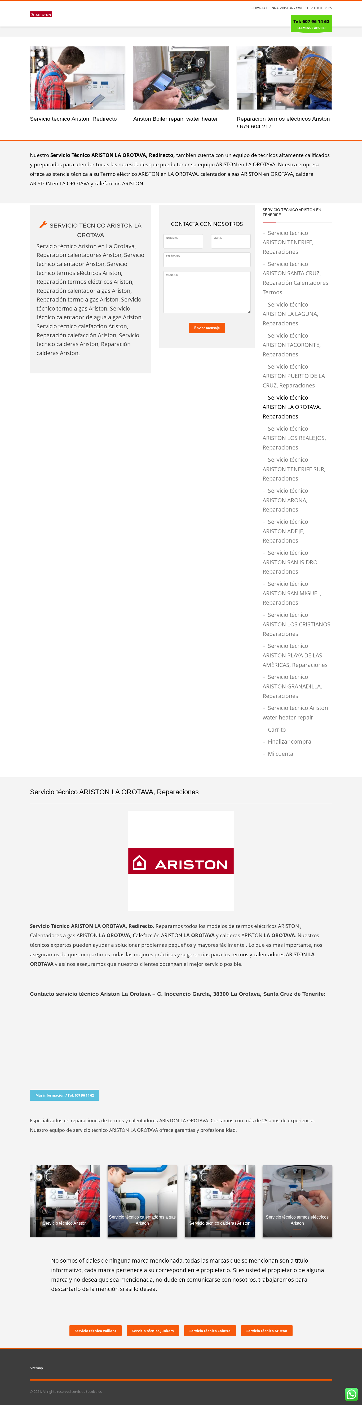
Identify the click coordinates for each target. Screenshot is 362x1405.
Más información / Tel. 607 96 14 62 (65, 1095)
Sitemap (36, 1367)
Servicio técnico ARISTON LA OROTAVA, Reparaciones (292, 407)
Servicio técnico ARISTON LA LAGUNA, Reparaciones (290, 314)
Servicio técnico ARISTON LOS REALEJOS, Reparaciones (294, 438)
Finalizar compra (289, 741)
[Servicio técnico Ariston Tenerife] (77, 78)
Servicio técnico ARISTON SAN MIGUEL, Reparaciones (292, 593)
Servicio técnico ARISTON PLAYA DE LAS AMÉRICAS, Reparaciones (295, 655)
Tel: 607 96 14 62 (311, 21)
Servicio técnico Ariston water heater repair (295, 712)
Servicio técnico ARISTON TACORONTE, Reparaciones (292, 345)
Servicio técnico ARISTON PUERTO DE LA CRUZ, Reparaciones (294, 376)
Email (218, 237)
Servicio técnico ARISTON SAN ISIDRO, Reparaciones (291, 562)
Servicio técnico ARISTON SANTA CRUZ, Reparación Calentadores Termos (295, 278)
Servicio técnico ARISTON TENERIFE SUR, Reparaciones (294, 469)
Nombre (172, 237)
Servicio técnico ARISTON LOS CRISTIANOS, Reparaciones (297, 624)
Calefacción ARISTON (157, 935)
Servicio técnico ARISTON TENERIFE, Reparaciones (288, 242)
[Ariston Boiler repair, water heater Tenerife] (181, 78)
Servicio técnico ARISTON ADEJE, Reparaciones (285, 531)
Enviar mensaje (207, 328)
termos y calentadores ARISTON (269, 954)
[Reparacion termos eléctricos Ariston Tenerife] (284, 78)
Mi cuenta (280, 753)
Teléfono (173, 256)
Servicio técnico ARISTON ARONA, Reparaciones (285, 500)
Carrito (277, 729)
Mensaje (172, 275)
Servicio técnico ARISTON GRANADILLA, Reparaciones (292, 686)
